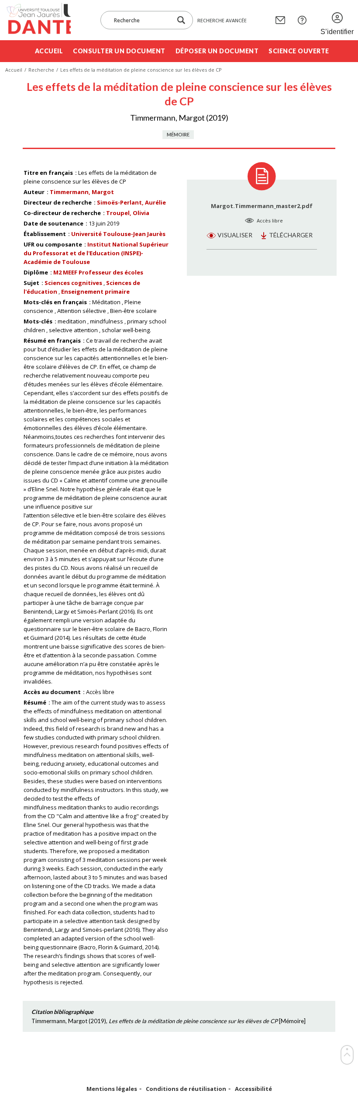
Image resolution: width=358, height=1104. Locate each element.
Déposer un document (217, 51)
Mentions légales (111, 1089)
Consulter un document (119, 51)
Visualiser (234, 235)
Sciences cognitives (73, 283)
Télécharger (291, 235)
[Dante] (38, 20)
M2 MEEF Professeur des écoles (98, 272)
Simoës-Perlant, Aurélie (131, 202)
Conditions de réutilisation (186, 1089)
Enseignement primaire (95, 291)
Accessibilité (253, 1089)
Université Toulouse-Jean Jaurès (118, 234)
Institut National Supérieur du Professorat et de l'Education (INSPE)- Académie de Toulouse (96, 253)
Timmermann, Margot (82, 192)
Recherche (41, 69)
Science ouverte (298, 51)
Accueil (49, 51)
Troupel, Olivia (127, 213)
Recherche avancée (222, 20)
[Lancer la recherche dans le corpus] (181, 20)
